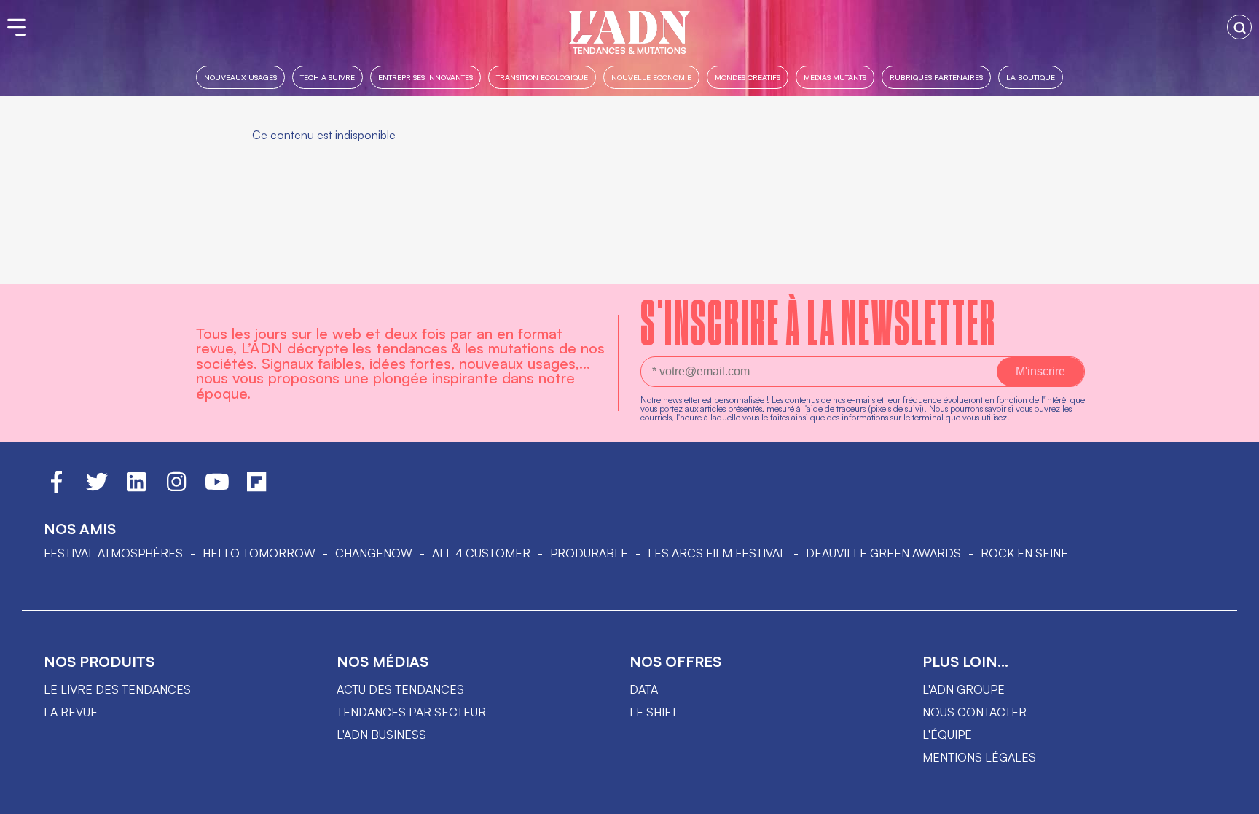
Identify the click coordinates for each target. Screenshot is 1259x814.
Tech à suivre (327, 77)
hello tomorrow (259, 553)
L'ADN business (381, 734)
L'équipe (947, 734)
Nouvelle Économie (651, 77)
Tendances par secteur (411, 712)
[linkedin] (136, 488)
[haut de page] (1233, 796)
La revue (71, 712)
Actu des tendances (400, 689)
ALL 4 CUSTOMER (481, 553)
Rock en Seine (1024, 553)
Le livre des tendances (117, 689)
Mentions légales (979, 757)
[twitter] (97, 488)
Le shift (654, 712)
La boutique (1030, 77)
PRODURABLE (589, 553)
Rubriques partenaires (936, 77)
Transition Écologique (542, 77)
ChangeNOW (373, 553)
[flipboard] (256, 488)
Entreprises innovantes (425, 77)
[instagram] (176, 488)
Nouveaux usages (240, 77)
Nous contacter (974, 712)
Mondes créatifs (747, 77)
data (644, 689)
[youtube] (217, 488)
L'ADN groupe (963, 689)
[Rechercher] (1239, 27)
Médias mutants (835, 77)
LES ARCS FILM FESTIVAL (717, 553)
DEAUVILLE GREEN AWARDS (883, 553)
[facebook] (56, 488)
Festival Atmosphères (113, 553)
